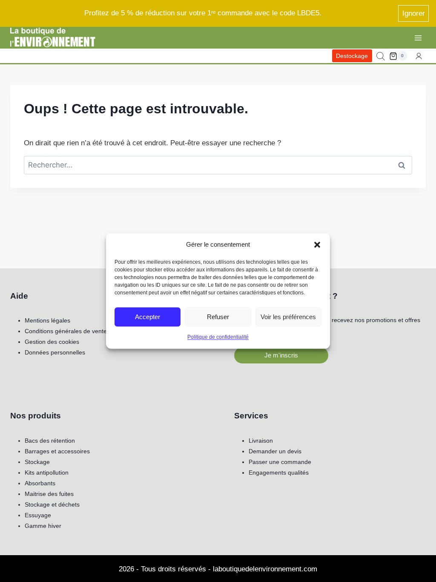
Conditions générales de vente (66, 331)
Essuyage (38, 515)
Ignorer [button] (413, 13)
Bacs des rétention (50, 440)
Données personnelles (55, 352)
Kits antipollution (47, 472)
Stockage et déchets (52, 504)
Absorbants (40, 483)
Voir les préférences (288, 316)
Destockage (352, 56)
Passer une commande (280, 461)
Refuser (218, 316)
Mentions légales (47, 320)
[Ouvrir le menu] (418, 37)
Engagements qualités (279, 472)
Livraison (261, 440)
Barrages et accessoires (57, 451)
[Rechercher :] (218, 165)
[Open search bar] (380, 56)
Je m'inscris (281, 355)
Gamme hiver (43, 525)
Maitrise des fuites (49, 493)
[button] (317, 244)
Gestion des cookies (52, 341)
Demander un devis (275, 451)
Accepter (147, 316)
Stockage (37, 461)
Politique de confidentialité (218, 337)
